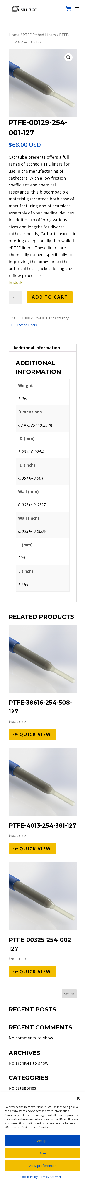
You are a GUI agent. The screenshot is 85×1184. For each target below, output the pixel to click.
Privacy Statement (51, 1177)
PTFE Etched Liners (39, 34)
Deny (43, 1153)
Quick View (35, 734)
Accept (42, 1140)
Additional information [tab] (36, 347)
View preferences (42, 1165)
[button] (78, 1098)
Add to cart (50, 297)
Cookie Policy (29, 1177)
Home (14, 34)
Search (69, 994)
